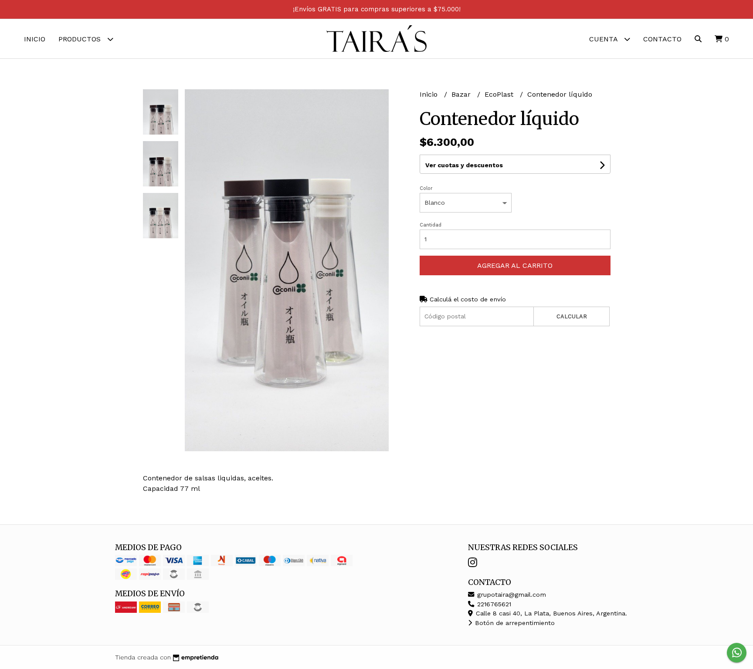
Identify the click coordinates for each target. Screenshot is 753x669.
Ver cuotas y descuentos (464, 165)
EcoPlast (500, 94)
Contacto (662, 39)
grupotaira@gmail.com (510, 594)
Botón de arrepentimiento (514, 622)
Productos (80, 39)
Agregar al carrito (515, 265)
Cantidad (430, 225)
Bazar (462, 94)
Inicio (34, 39)
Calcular (571, 316)
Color (426, 188)
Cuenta (604, 39)
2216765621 (493, 604)
